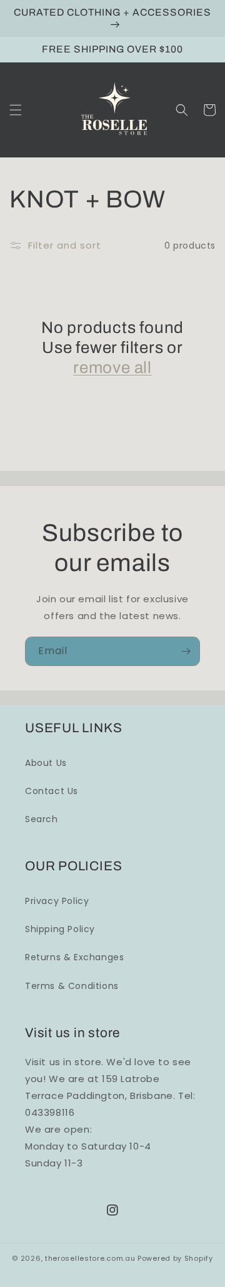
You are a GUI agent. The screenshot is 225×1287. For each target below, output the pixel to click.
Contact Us (51, 791)
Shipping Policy (60, 929)
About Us (46, 763)
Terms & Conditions (72, 986)
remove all (112, 367)
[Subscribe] (185, 651)
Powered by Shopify (175, 1258)
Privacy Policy (57, 901)
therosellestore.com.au (90, 1258)
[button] (15, 110)
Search (41, 819)
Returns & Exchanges (74, 957)
